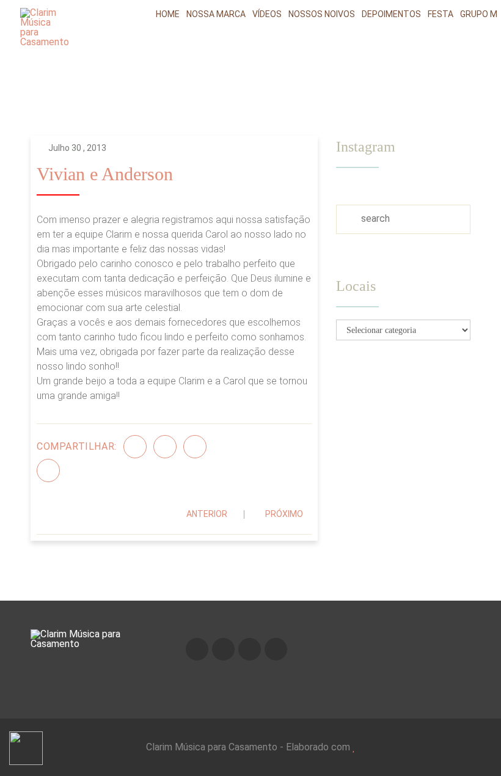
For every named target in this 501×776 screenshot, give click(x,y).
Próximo (284, 514)
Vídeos (267, 14)
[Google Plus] (195, 446)
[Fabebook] (197, 649)
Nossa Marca (216, 14)
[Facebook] (135, 446)
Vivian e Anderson (105, 174)
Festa (440, 14)
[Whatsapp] (276, 649)
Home (168, 14)
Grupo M (478, 14)
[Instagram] (223, 649)
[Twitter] (165, 446)
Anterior (206, 514)
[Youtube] (249, 649)
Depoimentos (391, 14)
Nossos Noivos (321, 14)
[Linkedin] (48, 470)
